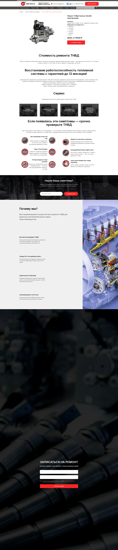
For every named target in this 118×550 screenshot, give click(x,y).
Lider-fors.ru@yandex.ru (58, 4)
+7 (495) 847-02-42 (78, 4)
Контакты (72, 8)
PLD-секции (45, 8)
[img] (97, 8)
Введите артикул (80, 7)
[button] (92, 4)
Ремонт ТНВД (35, 8)
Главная (21, 11)
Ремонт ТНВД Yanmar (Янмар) (32, 11)
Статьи (66, 8)
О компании (60, 8)
